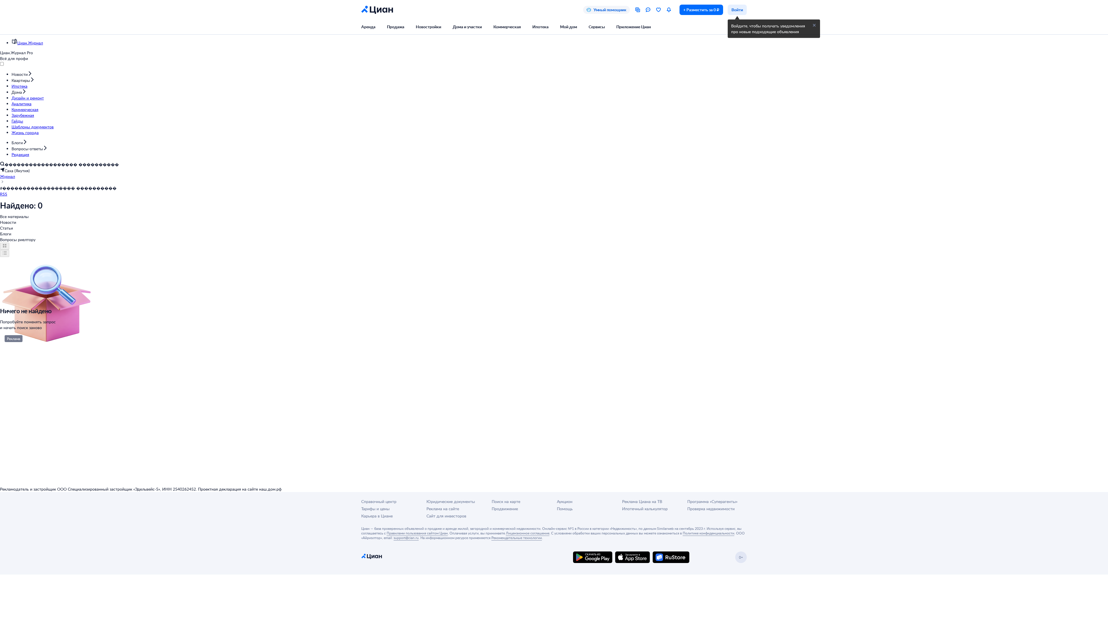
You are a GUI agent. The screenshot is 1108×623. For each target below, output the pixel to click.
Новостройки (428, 26)
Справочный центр (378, 501)
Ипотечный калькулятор (645, 508)
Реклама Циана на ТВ (642, 501)
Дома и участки (467, 26)
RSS (3, 194)
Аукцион (564, 501)
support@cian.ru (406, 537)
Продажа (395, 26)
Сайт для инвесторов (446, 516)
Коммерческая (507, 26)
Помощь (565, 508)
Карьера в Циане (377, 516)
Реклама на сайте (442, 508)
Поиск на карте (506, 501)
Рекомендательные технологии (516, 537)
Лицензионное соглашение (527, 533)
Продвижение (505, 508)
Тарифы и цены (375, 508)
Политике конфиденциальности (708, 533)
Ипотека (540, 26)
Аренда (368, 26)
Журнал (7, 176)
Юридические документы (450, 501)
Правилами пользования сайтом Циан (417, 533)
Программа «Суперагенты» (712, 501)
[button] (814, 25)
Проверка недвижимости (711, 508)
